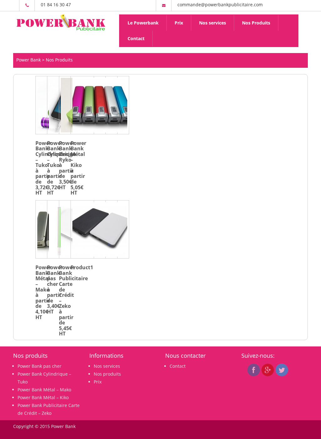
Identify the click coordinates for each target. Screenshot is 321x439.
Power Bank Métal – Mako (44, 390)
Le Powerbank (143, 23)
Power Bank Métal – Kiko (43, 397)
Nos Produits (256, 23)
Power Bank (28, 60)
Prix (179, 23)
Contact (136, 38)
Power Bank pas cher (39, 366)
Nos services (212, 23)
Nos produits (107, 374)
